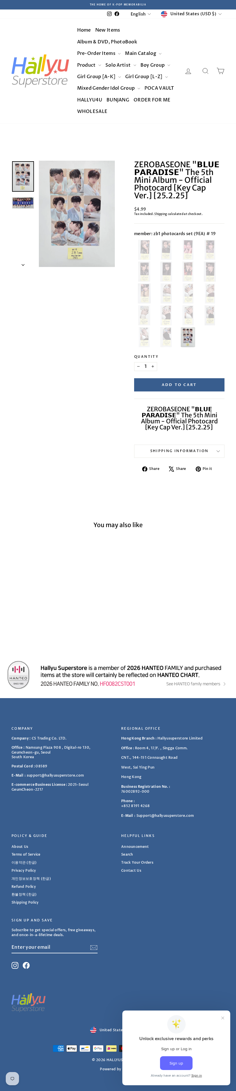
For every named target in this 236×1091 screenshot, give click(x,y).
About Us (20, 846)
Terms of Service (26, 854)
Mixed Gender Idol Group (106, 88)
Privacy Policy (24, 870)
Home (84, 30)
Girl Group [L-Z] (144, 77)
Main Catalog (141, 53)
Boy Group (153, 65)
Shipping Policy (25, 902)
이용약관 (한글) (24, 862)
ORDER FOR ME (152, 100)
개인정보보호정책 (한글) (31, 878)
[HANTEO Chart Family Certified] (118, 674)
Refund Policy (24, 886)
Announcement (135, 846)
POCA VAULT (159, 88)
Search (127, 854)
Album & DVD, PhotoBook (107, 42)
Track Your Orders (137, 862)
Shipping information (179, 451)
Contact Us (131, 870)
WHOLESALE (92, 111)
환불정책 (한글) (24, 894)
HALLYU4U (89, 100)
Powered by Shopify (118, 1069)
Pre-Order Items (97, 53)
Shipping (160, 214)
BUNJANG (117, 100)
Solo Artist (118, 65)
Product (87, 65)
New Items (107, 30)
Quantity (146, 356)
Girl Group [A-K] (97, 77)
